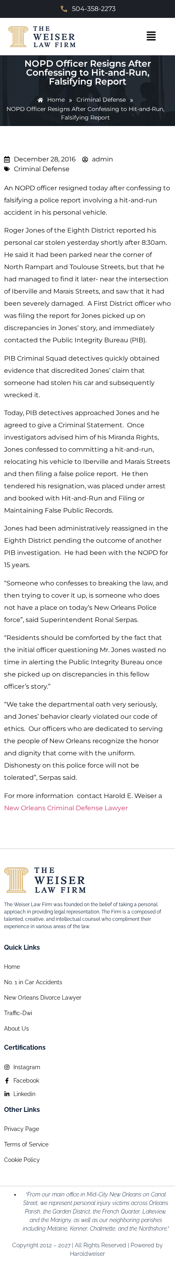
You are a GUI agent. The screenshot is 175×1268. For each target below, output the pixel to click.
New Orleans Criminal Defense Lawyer (66, 808)
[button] (151, 36)
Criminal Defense (42, 169)
